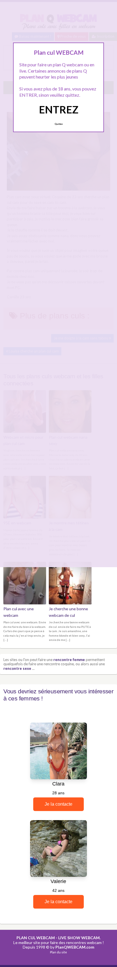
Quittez (59, 124)
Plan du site (58, 952)
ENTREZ (58, 109)
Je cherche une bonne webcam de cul (68, 611)
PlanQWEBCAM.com (74, 947)
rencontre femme (69, 659)
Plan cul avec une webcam (18, 611)
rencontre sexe (17, 668)
